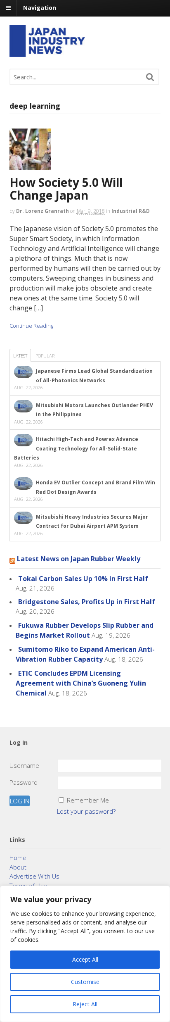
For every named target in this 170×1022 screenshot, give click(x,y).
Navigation (39, 8)
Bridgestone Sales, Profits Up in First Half (86, 601)
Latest (20, 356)
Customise (85, 982)
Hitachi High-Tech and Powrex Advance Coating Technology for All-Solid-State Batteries (76, 448)
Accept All (85, 959)
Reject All (85, 1004)
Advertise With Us (34, 876)
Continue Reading (31, 325)
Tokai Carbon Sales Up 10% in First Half (83, 578)
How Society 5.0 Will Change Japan (66, 188)
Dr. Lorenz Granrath (42, 210)
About (17, 867)
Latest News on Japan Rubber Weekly (78, 558)
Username (24, 765)
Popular (44, 356)
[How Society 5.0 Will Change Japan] (33, 172)
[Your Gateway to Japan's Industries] (47, 53)
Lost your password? (86, 811)
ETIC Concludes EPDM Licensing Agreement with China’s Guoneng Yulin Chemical (81, 683)
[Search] (150, 76)
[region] (85, 954)
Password (23, 782)
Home (17, 857)
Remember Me (88, 800)
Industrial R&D (130, 210)
